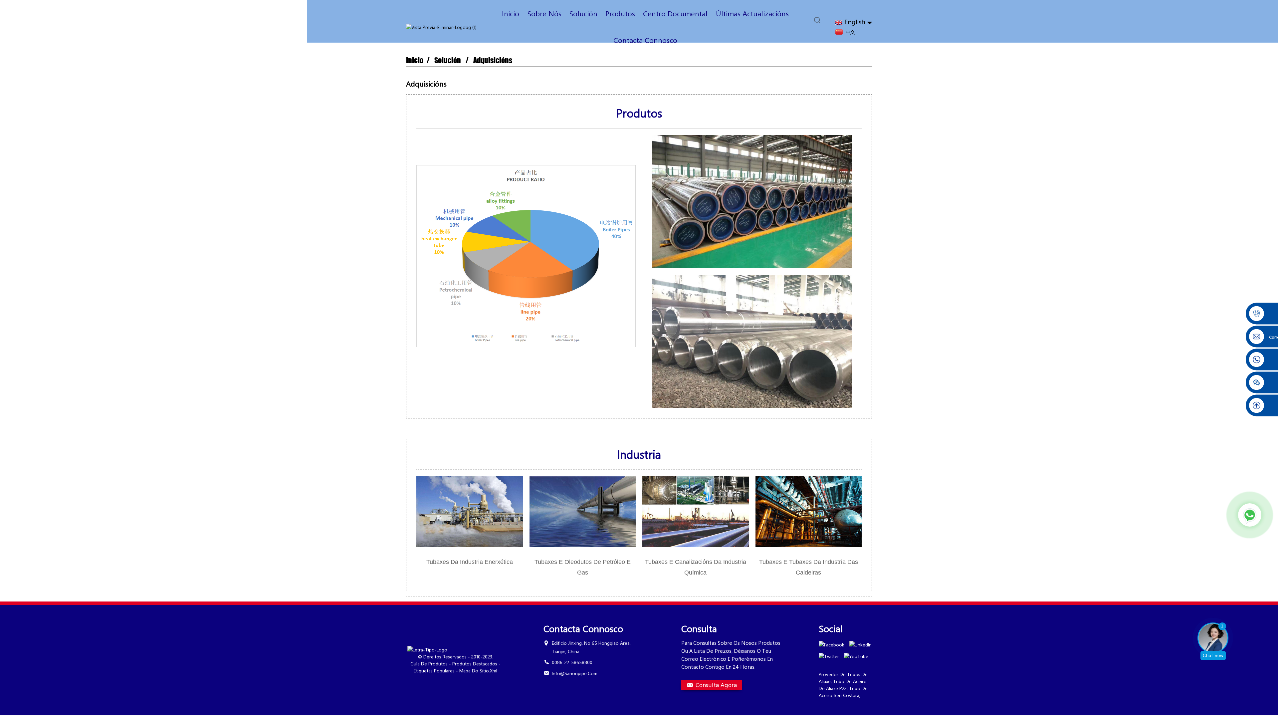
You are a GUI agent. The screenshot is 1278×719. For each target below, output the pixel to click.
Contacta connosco (645, 40)
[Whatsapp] (1249, 515)
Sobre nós (544, 13)
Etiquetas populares (434, 670)
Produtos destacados (474, 663)
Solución (583, 13)
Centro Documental (675, 13)
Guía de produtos (429, 663)
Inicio (510, 13)
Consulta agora (716, 685)
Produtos (620, 13)
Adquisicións (492, 60)
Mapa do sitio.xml (478, 670)
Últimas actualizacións (752, 13)
